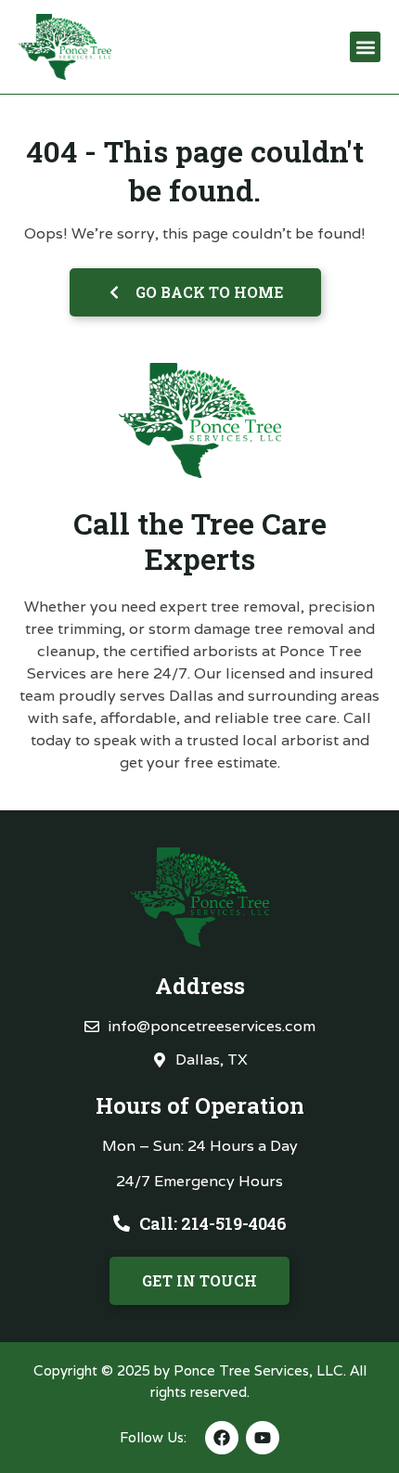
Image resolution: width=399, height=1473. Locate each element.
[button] (365, 47)
